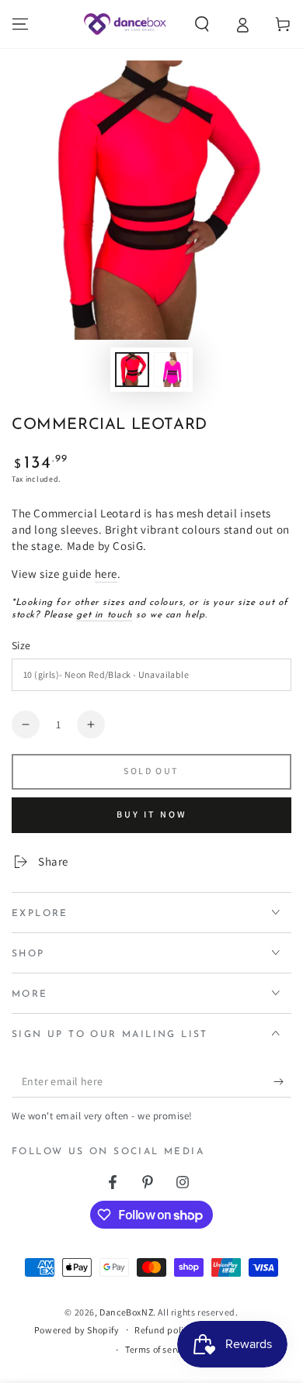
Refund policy (163, 1330)
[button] (202, 24)
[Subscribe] (282, 1082)
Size (21, 645)
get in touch (104, 615)
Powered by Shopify (77, 1330)
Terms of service (159, 1349)
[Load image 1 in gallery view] (132, 369)
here (106, 573)
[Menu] (20, 24)
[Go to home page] (125, 24)
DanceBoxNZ (126, 1312)
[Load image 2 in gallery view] (171, 369)
